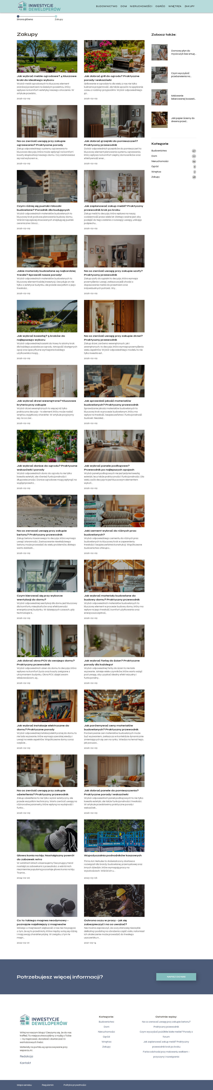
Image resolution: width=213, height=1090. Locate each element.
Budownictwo (106, 6)
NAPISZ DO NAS (176, 977)
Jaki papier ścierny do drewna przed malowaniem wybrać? (183, 120)
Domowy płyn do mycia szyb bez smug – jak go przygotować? (183, 52)
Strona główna (25, 19)
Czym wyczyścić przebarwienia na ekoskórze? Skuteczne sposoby (183, 75)
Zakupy (190, 6)
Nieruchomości (141, 6)
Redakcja (26, 1056)
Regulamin (48, 1084)
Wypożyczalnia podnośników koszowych (113, 855)
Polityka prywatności (75, 1084)
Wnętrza (175, 6)
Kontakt (25, 1063)
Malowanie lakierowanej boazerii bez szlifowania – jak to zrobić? (182, 97)
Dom (124, 6)
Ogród (160, 6)
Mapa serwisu (24, 1084)
